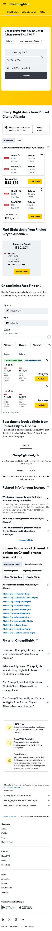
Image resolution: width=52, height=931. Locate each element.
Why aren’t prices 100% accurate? (20, 805)
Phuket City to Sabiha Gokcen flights (19, 633)
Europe (13, 816)
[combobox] (28, 311)
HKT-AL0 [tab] (20, 470)
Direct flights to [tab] (11, 570)
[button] (5, 4)
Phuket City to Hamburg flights (17, 629)
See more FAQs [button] (26, 540)
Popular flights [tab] (33, 577)
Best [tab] (19, 140)
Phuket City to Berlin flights (15, 625)
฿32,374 (26, 34)
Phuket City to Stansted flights (16, 613)
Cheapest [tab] (8, 140)
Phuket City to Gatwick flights (16, 605)
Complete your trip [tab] (33, 564)
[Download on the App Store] (25, 907)
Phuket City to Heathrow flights (17, 609)
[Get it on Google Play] (8, 907)
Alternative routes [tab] (12, 564)
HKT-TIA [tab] (26, 446)
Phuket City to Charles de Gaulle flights (20, 598)
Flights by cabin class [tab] (32, 570)
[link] (22, 271)
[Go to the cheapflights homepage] (19, 4)
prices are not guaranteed (13, 787)
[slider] (49, 337)
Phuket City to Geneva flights (16, 617)
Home (6, 816)
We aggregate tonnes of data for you (21, 800)
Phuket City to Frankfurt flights (16, 594)
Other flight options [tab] (13, 577)
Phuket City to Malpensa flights (17, 601)
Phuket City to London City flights (18, 621)
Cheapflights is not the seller (17, 795)
